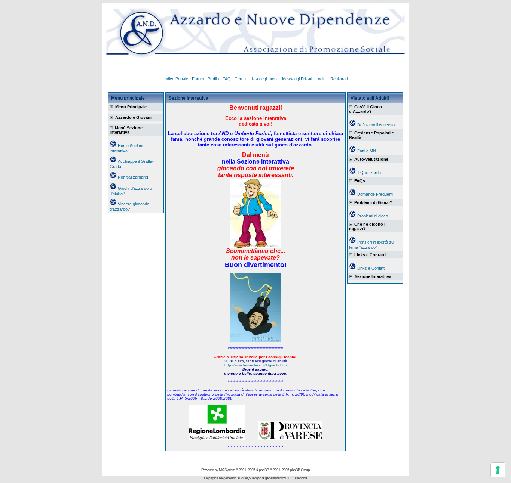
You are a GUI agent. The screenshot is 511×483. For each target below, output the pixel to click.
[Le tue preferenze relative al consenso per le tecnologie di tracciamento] (498, 470)
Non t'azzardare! (133, 177)
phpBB (264, 470)
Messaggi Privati (297, 79)
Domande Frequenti (375, 194)
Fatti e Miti (366, 151)
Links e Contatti (371, 268)
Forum (198, 79)
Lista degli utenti (264, 79)
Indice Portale (175, 79)
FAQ (227, 79)
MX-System (227, 470)
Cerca (240, 79)
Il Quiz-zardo (369, 172)
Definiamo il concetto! (376, 125)
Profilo (213, 79)
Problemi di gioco (372, 216)
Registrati (339, 79)
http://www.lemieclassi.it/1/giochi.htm (255, 365)
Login (321, 79)
